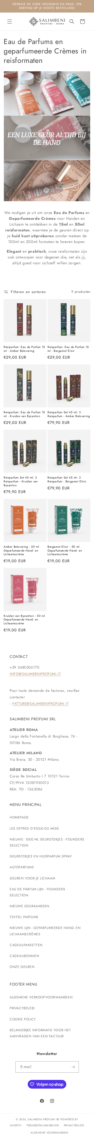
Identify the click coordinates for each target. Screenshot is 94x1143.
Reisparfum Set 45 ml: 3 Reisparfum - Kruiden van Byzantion (21, 481)
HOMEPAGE (19, 817)
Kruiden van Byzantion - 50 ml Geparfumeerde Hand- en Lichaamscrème (24, 620)
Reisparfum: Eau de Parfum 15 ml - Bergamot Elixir (68, 349)
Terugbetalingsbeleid (43, 1125)
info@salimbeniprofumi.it (35, 674)
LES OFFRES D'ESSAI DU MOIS (34, 828)
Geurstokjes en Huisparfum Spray (41, 856)
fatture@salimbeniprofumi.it (40, 703)
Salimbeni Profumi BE (44, 1119)
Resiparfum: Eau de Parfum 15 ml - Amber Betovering (24, 349)
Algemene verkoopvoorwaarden (41, 997)
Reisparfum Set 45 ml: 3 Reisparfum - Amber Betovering (68, 414)
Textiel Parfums (24, 916)
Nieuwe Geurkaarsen (29, 906)
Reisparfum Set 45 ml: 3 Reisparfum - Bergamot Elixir (67, 479)
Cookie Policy (23, 1019)
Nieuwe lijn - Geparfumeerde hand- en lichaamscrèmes (45, 930)
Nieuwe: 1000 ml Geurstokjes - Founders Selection (47, 842)
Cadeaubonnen (24, 955)
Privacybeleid (22, 1008)
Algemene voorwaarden (49, 1133)
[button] (9, 21)
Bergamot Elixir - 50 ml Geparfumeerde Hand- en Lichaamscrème (64, 550)
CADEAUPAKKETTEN (26, 945)
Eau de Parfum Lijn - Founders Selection (37, 892)
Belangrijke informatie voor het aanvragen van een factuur (40, 1033)
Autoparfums (22, 867)
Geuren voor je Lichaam (32, 878)
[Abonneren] (73, 1067)
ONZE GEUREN (22, 966)
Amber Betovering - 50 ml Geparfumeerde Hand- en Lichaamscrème (21, 550)
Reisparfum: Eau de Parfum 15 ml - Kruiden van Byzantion (24, 414)
